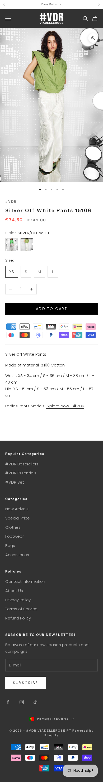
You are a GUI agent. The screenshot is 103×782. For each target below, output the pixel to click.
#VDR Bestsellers (22, 464)
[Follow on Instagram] (21, 702)
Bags (10, 545)
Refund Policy (18, 618)
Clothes (13, 527)
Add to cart (51, 308)
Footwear (14, 536)
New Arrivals (17, 509)
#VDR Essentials (20, 473)
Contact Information (25, 581)
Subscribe (25, 682)
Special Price (17, 518)
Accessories (17, 554)
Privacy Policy (18, 600)
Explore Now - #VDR (65, 406)
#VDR (11, 201)
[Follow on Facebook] (8, 702)
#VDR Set (14, 482)
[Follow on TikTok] (35, 702)
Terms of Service (21, 609)
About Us (14, 590)
